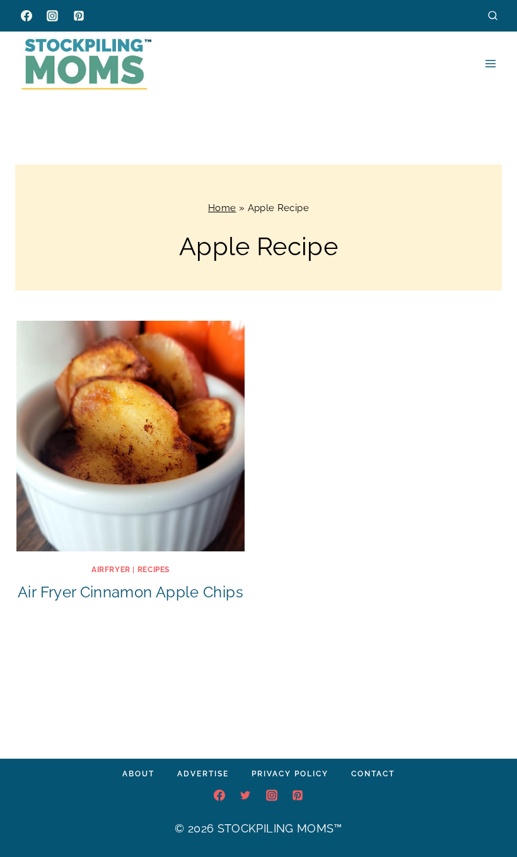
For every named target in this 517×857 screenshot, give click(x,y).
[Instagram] (52, 15)
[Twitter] (245, 795)
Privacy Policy (290, 773)
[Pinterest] (78, 15)
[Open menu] (490, 63)
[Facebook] (26, 15)
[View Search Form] (493, 15)
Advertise (203, 773)
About (138, 773)
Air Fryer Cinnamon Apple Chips (130, 592)
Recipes (153, 569)
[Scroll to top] (488, 809)
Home (222, 208)
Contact (373, 773)
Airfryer (111, 569)
